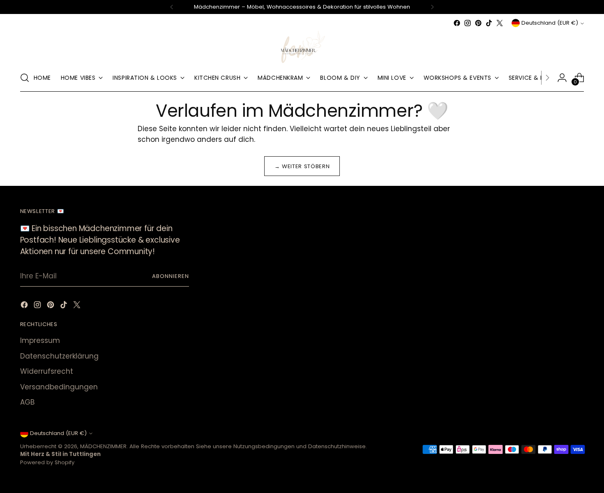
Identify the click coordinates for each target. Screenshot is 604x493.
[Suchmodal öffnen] (24, 77)
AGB (27, 402)
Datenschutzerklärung (59, 356)
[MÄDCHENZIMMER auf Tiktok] (489, 23)
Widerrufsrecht (46, 371)
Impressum (40, 340)
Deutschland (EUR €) (549, 23)
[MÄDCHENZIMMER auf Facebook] (457, 23)
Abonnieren (170, 276)
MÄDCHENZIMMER (103, 446)
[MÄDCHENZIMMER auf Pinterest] (478, 23)
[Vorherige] (172, 7)
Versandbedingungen (59, 387)
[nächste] (432, 7)
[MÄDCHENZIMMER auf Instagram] (467, 23)
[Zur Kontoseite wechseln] (562, 77)
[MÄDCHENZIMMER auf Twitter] (499, 23)
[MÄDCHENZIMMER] (302, 46)
